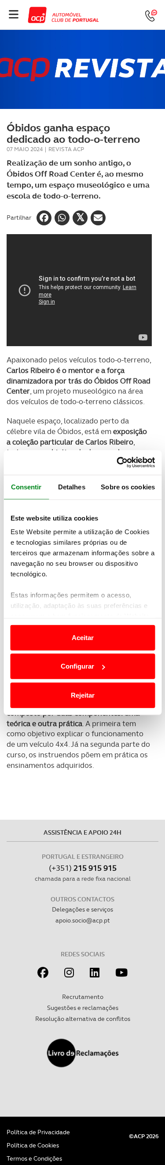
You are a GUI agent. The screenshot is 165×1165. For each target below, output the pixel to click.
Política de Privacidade (38, 1132)
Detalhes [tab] (71, 486)
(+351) (83, 868)
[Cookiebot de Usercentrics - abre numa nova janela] (117, 462)
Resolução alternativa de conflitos (82, 1019)
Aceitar (83, 637)
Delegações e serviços (82, 909)
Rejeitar (83, 694)
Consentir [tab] (26, 486)
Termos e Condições (34, 1158)
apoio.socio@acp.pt (82, 920)
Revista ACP (66, 149)
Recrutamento (82, 997)
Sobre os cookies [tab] (128, 486)
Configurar (77, 666)
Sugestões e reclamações (82, 1008)
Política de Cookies (33, 1145)
